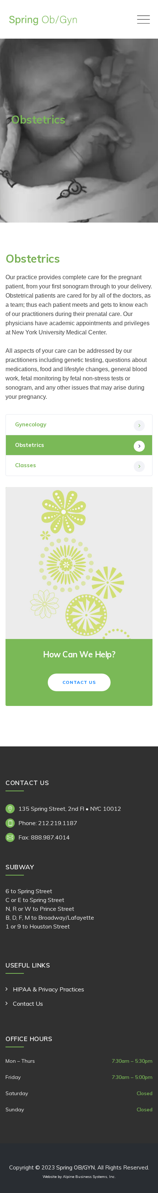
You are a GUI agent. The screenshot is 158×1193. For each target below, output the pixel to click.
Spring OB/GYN (75, 1167)
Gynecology (30, 424)
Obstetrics (29, 444)
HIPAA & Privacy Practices (48, 989)
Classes (25, 465)
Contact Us (79, 682)
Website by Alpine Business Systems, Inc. (79, 1176)
